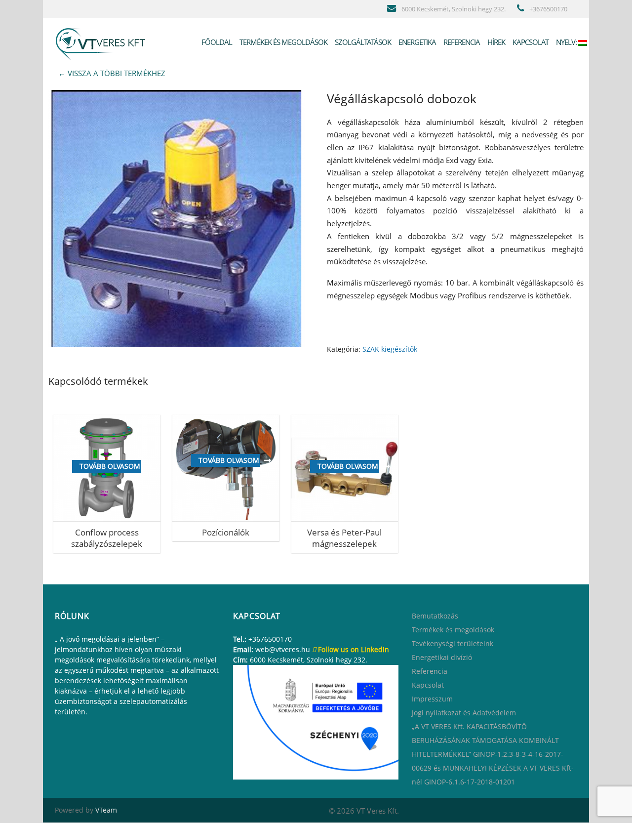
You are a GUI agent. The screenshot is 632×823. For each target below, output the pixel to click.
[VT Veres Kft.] (102, 42)
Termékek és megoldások (282, 42)
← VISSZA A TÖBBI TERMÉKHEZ (111, 73)
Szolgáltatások (362, 42)
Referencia (461, 42)
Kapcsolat (530, 42)
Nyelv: (566, 42)
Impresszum (432, 698)
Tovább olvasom (109, 466)
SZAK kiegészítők (389, 349)
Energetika (416, 42)
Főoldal (216, 42)
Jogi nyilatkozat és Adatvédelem (464, 712)
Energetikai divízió (442, 657)
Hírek (495, 42)
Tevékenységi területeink (452, 643)
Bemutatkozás (435, 615)
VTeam (106, 810)
